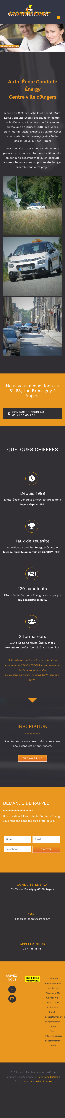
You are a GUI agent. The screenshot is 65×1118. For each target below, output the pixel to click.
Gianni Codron (44, 1081)
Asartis (28, 1081)
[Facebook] (12, 989)
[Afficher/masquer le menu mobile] (58, 17)
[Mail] (12, 999)
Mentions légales (48, 1076)
